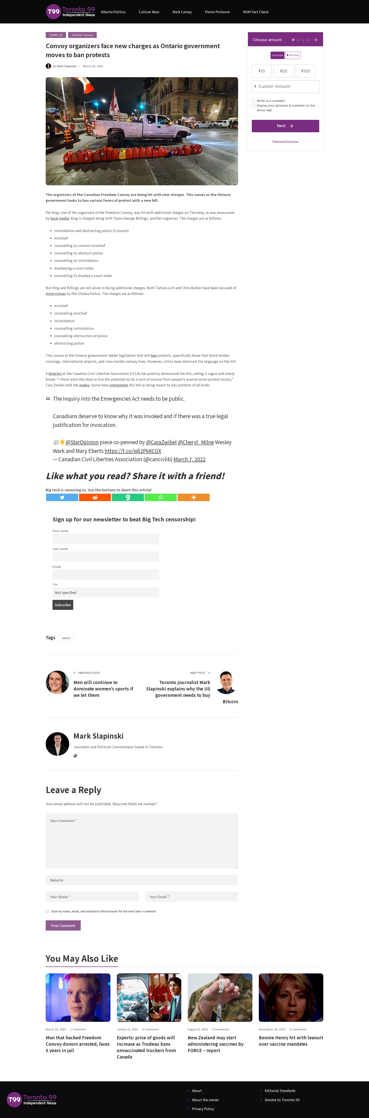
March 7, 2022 (190, 459)
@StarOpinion (82, 442)
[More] (194, 497)
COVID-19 (55, 35)
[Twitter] (62, 497)
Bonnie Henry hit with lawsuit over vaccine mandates (291, 1040)
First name (60, 530)
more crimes (56, 293)
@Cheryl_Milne (196, 442)
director (55, 373)
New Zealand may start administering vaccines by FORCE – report (215, 1043)
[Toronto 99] (71, 12)
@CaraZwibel (161, 442)
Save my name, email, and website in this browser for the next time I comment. (104, 911)
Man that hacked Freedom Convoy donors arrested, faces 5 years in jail (78, 1043)
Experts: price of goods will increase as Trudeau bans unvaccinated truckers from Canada (146, 1047)
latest (66, 638)
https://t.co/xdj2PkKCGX (133, 450)
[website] (75, 755)
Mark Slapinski (67, 66)
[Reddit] (95, 497)
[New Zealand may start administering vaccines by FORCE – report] (220, 997)
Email (57, 566)
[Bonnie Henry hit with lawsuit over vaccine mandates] (291, 997)
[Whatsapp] (161, 497)
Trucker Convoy (82, 35)
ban (154, 355)
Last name (60, 548)
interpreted (119, 384)
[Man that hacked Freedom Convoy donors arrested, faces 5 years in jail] (78, 997)
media (84, 384)
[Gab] (128, 497)
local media (59, 218)
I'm (55, 584)
